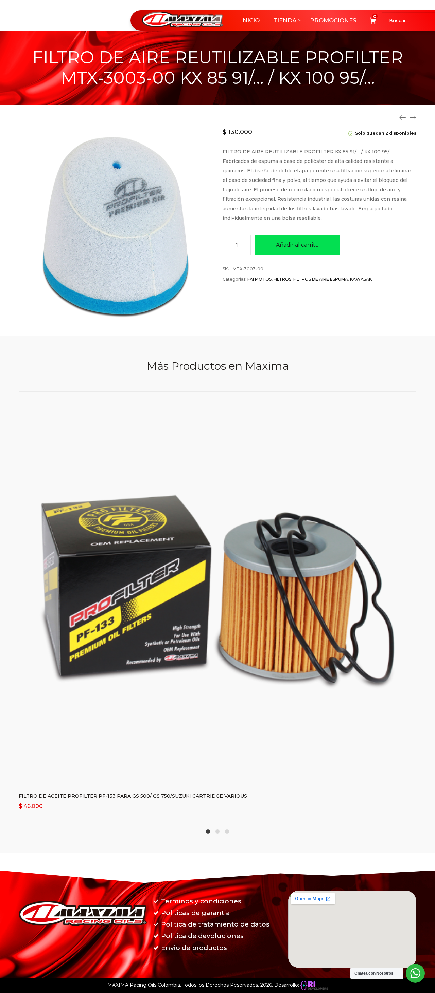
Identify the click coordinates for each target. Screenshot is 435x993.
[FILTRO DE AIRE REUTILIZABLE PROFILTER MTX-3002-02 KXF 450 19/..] (402, 117)
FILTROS (282, 279)
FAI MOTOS (259, 279)
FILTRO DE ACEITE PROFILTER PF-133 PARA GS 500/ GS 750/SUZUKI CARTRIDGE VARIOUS (133, 796)
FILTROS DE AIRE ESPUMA (320, 279)
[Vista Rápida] (226, 781)
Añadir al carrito (297, 245)
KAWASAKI (361, 279)
